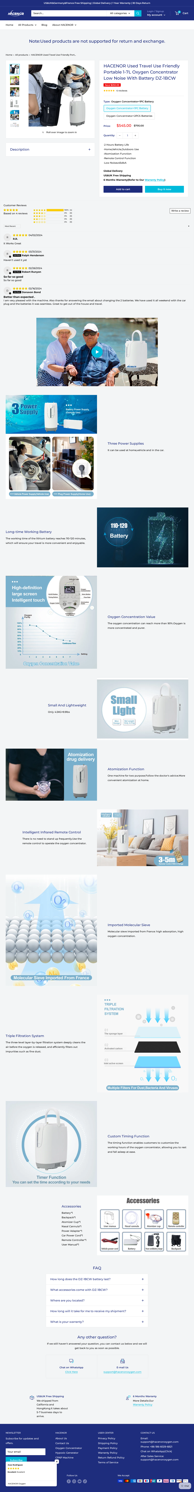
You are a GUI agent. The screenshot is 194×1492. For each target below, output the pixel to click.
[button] (39, 210)
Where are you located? (67, 1300)
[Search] (137, 13)
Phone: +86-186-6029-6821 (156, 1446)
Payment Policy (107, 1448)
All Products (25, 24)
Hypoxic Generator (66, 1452)
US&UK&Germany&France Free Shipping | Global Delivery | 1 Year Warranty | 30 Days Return (97, 3)
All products (21, 54)
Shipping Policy (108, 1443)
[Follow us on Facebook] (69, 1481)
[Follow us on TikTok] (85, 1481)
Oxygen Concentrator (68, 1448)
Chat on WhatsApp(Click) (156, 1451)
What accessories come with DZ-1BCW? (79, 1290)
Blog (44, 24)
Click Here (71, 1371)
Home (9, 24)
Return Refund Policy (111, 1457)
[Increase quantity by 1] (135, 135)
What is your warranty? (67, 1322)
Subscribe (16, 1460)
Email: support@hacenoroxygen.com (157, 1440)
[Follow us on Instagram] (74, 1481)
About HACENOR (62, 24)
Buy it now (164, 189)
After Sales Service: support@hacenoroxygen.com (157, 1458)
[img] (20, 235)
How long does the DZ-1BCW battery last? (80, 1279)
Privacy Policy (106, 1438)
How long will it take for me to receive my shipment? (88, 1311)
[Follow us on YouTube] (80, 1481)
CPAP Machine (64, 1457)
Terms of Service (108, 1462)
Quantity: (109, 135)
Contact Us (62, 1443)
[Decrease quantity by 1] (120, 135)
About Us (61, 1438)
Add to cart (123, 189)
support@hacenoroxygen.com (122, 1371)
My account (155, 14)
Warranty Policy (142, 1404)
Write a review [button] (180, 210)
